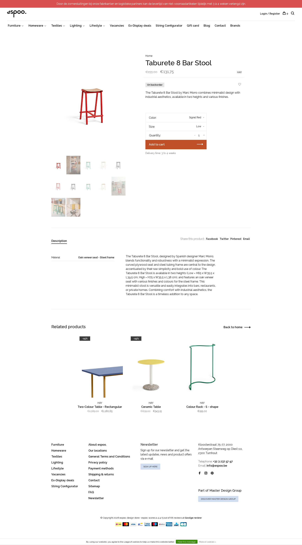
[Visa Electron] (147, 525)
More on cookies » (207, 542)
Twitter (224, 238)
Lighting (76, 25)
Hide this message (187, 542)
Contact (220, 25)
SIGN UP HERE (150, 466)
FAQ (91, 492)
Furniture (14, 25)
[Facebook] (199, 473)
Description (59, 241)
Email (246, 238)
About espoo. (97, 444)
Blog (207, 25)
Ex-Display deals (139, 25)
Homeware (35, 25)
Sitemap (94, 486)
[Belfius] (162, 525)
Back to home (233, 327)
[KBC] (176, 525)
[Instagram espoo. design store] (205, 473)
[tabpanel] (91, 101)
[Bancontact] (140, 525)
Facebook (212, 238)
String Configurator (169, 25)
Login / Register (270, 13)
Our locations (97, 450)
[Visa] (133, 525)
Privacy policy (97, 462)
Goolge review (193, 517)
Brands (235, 25)
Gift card (193, 25)
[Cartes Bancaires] (183, 525)
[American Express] (169, 525)
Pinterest (235, 238)
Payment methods (101, 468)
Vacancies (117, 25)
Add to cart (157, 144)
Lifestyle (96, 25)
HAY (239, 72)
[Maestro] (155, 525)
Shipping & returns (101, 474)
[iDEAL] (118, 525)
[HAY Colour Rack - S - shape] (202, 367)
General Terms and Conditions (109, 456)
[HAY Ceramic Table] (151, 367)
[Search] (293, 13)
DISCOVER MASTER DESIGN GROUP (218, 499)
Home (148, 55)
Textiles (56, 25)
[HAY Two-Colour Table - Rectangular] (100, 367)
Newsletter (96, 498)
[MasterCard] (126, 525)
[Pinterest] (212, 473)
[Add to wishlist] (239, 84)
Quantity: (155, 135)
